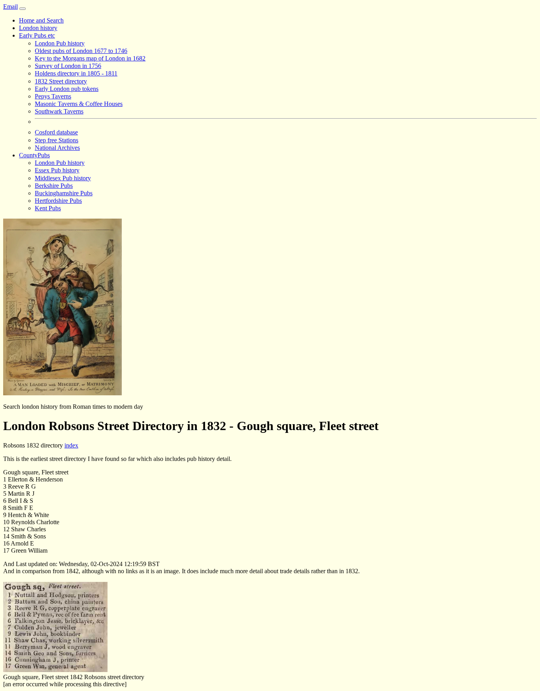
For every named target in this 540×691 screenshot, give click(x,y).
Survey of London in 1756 (68, 65)
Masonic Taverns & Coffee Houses (79, 103)
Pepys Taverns (53, 96)
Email (10, 6)
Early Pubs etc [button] (37, 35)
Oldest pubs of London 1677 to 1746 (81, 50)
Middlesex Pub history (63, 178)
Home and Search (41, 20)
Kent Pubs (48, 208)
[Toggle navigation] (22, 9)
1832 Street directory (61, 81)
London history (38, 28)
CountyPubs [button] (34, 155)
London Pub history (60, 43)
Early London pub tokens (66, 88)
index (71, 445)
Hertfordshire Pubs (58, 200)
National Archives (57, 147)
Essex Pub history (57, 170)
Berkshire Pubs (54, 185)
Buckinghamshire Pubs (64, 193)
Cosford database (56, 132)
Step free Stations (56, 140)
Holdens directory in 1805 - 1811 (76, 73)
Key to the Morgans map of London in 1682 (90, 58)
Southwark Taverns (59, 111)
